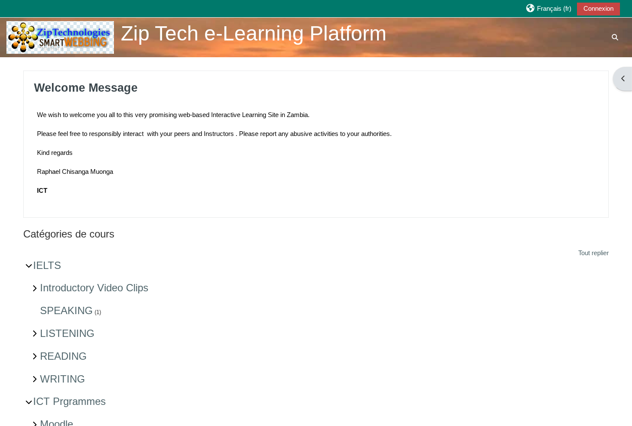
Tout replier (593, 252)
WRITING (62, 379)
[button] (548, 8)
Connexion (598, 8)
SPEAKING (66, 310)
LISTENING (67, 333)
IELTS (47, 265)
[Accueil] (60, 36)
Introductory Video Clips (94, 287)
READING (63, 356)
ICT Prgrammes (69, 401)
